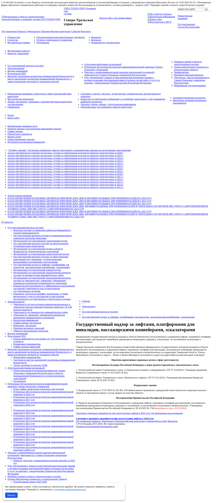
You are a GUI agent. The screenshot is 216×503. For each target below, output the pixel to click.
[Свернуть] (7, 222)
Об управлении (84, 421)
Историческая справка (18, 42)
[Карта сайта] (155, 19)
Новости (96, 421)
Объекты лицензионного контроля (30, 331)
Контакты (96, 40)
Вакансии (96, 37)
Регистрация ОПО (16, 73)
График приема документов (27, 323)
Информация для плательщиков (190, 85)
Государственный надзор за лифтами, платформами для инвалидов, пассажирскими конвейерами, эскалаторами (41, 266)
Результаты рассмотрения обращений (26, 142)
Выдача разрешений (17, 71)
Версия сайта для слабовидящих (115, 18)
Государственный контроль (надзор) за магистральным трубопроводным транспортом (40, 244)
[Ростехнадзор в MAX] (159, 22)
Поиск (10, 115)
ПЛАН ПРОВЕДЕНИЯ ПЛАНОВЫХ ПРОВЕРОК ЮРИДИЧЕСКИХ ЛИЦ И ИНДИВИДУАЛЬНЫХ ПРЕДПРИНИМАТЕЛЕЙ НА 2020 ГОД (79, 198)
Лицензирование (16, 68)
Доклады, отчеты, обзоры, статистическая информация (108, 104)
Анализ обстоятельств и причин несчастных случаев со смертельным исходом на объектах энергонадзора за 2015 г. (65, 182)
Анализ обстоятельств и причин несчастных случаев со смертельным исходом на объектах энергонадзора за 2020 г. (65, 169)
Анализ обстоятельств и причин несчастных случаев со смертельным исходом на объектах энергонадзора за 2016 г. (65, 179)
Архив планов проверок (19, 195)
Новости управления (18, 53)
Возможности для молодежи (105, 42)
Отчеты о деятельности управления (54, 40)
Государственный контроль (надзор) (25, 65)
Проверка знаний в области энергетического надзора (188, 63)
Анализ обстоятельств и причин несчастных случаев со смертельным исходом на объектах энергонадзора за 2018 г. (65, 174)
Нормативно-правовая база (27, 344)
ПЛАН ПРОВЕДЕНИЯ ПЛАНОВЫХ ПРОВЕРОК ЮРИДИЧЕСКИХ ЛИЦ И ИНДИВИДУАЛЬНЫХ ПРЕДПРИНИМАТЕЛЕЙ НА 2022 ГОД (79, 203)
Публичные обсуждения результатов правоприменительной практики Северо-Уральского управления (37, 385)
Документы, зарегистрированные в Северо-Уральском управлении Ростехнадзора (191, 80)
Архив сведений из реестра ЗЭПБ (30, 365)
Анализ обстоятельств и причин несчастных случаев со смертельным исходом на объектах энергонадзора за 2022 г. (65, 163)
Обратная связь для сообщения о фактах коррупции (106, 107)
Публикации (42, 42)
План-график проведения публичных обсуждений (38, 389)
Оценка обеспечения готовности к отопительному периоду (191, 68)
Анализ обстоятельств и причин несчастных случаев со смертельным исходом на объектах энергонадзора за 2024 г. (65, 158)
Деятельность (88, 306)
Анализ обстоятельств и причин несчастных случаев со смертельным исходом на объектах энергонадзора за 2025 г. (65, 155)
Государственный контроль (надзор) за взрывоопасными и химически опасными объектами (42, 236)
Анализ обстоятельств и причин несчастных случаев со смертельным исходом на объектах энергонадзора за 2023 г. (65, 161)
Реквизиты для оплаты (24, 325)
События (150, 421)
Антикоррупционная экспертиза (189, 97)
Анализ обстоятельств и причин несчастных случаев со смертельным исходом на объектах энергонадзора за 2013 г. (65, 187)
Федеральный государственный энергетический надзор (41, 254)
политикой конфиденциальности (70, 489)
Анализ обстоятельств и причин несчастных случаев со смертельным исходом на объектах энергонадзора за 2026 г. (65, 153)
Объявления (13, 107)
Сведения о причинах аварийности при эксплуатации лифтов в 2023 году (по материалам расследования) (129, 413)
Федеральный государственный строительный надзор (40, 241)
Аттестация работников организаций (102, 64)
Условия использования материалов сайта (97, 426)
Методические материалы (20, 99)
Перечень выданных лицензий (28, 328)
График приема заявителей (26, 346)
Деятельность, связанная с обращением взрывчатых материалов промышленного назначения (39, 316)
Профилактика (181, 72)
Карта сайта (13, 118)
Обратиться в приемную (19, 134)
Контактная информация (25, 320)
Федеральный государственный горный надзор (37, 270)
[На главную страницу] (160, 14)
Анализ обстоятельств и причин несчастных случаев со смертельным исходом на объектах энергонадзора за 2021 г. (65, 166)
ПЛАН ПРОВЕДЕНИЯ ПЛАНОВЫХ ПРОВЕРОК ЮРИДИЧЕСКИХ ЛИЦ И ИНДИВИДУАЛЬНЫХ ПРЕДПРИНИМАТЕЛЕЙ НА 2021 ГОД (79, 201)
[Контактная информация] (161, 16)
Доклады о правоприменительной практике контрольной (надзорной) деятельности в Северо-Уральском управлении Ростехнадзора (119, 73)
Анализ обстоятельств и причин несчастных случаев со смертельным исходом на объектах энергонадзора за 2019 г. (65, 171)
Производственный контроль (188, 75)
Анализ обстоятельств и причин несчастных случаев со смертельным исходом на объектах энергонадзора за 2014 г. (65, 184)
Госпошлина (19, 381)
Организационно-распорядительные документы (60, 37)
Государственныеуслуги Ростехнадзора (189, 25)
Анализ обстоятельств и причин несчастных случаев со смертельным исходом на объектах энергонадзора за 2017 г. (65, 176)
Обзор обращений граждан (21, 139)
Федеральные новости (18, 51)
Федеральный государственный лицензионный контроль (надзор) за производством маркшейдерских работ (42, 274)
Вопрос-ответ (14, 136)
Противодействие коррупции (130, 421)
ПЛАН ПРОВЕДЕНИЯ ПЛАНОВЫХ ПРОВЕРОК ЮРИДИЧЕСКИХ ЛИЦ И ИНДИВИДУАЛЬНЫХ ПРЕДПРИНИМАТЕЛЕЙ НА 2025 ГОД (79, 211)
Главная (86, 301)
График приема (15, 131)
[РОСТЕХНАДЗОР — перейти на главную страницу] (32, 19)
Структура (12, 40)
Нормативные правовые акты (22, 126)
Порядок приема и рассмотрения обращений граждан (34, 129)
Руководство (13, 37)
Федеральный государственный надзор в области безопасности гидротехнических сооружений (38, 250)
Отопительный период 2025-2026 (30, 481)
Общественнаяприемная (185, 17)
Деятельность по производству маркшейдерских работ (40, 312)
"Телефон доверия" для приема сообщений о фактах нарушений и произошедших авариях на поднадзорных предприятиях (69, 150)
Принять (11, 495)
